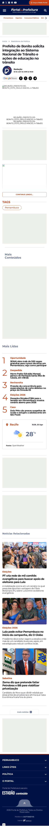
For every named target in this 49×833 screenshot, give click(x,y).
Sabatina (7, 678)
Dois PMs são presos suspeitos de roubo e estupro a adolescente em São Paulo (28, 413)
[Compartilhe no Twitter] (25, 78)
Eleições (7, 572)
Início (4, 41)
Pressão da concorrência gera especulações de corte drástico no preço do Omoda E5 (28, 388)
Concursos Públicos (31, 18)
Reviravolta (16, 383)
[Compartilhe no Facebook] (21, 78)
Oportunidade (18, 358)
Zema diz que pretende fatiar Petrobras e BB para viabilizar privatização (20, 685)
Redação (18, 69)
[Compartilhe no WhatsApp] (30, 78)
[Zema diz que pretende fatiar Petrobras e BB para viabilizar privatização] (24, 661)
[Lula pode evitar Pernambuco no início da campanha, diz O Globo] (24, 611)
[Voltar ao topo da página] (24, 803)
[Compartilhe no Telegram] (35, 78)
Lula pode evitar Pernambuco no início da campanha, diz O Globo (22, 633)
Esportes (19, 18)
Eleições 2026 (17, 395)
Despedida (16, 370)
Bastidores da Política (20, 41)
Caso (13, 407)
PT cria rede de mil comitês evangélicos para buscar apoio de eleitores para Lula (23, 579)
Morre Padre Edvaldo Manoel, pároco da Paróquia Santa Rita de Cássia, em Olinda (27, 376)
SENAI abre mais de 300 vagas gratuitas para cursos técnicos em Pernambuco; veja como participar (28, 363)
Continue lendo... (24, 194)
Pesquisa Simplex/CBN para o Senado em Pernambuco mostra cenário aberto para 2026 (27, 400)
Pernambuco (8, 18)
